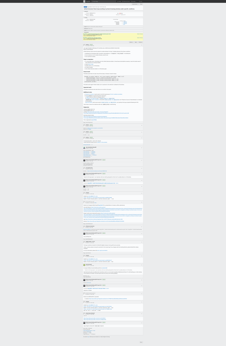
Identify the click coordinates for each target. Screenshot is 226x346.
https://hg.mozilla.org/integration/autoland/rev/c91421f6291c (98, 306)
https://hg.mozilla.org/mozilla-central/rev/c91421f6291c (95, 318)
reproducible (100, 128)
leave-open (89, 282)
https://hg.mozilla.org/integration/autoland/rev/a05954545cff (98, 260)
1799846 (89, 129)
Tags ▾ (136, 42)
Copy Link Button (89, 102)
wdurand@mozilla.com (92, 196)
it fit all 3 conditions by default (116, 94)
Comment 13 (88, 314)
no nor (106, 98)
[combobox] (103, 1)
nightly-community (90, 128)
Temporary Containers (89, 94)
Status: (88, 19)
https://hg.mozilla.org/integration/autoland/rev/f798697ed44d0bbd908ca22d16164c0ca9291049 (108, 298)
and (112, 99)
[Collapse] (142, 45)
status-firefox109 (86, 153)
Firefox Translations (95, 99)
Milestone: (87, 20)
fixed (124, 24)
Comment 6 (88, 234)
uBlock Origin (90, 64)
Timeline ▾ (140, 42)
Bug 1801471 (90, 6)
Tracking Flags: (115, 19)
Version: (87, 15)
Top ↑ (141, 342)
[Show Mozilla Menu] (84, 1)
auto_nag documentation (102, 250)
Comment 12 (88, 302)
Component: (87, 14)
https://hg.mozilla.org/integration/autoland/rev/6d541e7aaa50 (98, 197)
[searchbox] (103, 1)
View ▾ (141, 4)
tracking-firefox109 (86, 144)
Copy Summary (134, 4)
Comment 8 (88, 256)
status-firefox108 (86, 152)
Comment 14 (88, 323)
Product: (87, 13)
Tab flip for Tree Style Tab (91, 98)
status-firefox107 (86, 151)
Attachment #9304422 (87, 229)
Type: (118, 13)
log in (89, 336)
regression (96, 128)
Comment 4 (88, 193)
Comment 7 (87, 242)
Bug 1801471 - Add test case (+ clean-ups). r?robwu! (92, 37)
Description (88, 45)
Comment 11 (88, 294)
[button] (140, 1)
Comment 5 (88, 202)
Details (138, 37)
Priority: (117, 14)
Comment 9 (88, 265)
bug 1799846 (94, 119)
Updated (87, 132)
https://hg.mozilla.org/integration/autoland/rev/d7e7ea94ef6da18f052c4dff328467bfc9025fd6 (105, 221)
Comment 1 (87, 138)
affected (92, 153)
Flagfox (87, 97)
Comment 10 (88, 286)
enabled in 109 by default (102, 142)
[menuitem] (119, 1)
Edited (95, 202)
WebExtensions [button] (93, 13)
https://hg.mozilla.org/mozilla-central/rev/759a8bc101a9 (95, 319)
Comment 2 (88, 174)
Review (141, 37)
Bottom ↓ (131, 42)
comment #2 (104, 268)
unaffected (125, 21)
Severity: (122, 14)
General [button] (91, 14)
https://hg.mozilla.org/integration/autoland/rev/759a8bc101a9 (98, 309)
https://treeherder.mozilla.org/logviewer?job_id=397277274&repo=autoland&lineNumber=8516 (104, 219)
